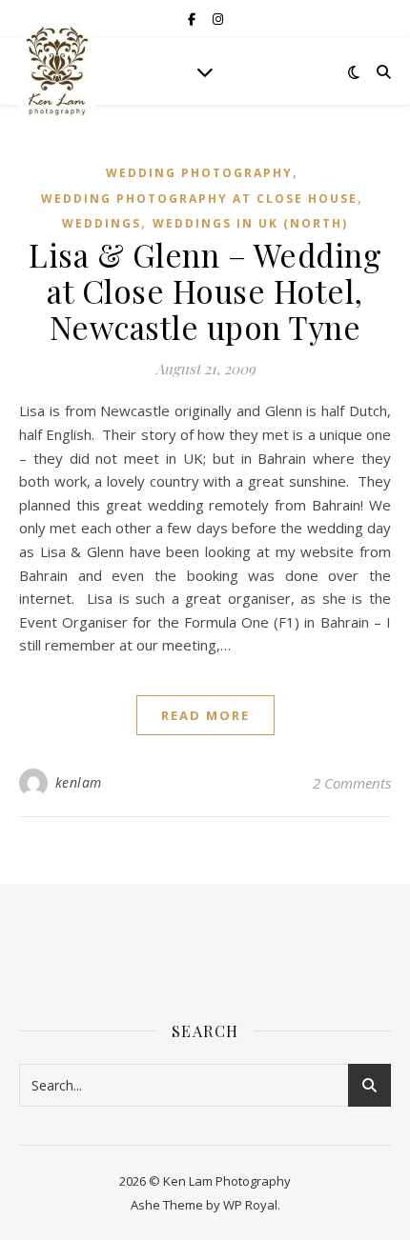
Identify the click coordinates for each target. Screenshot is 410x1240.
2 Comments (352, 782)
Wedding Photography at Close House (199, 198)
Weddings (101, 223)
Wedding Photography (199, 173)
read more (205, 715)
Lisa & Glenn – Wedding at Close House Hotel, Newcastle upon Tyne (205, 290)
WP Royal (250, 1204)
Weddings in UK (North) (250, 223)
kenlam (78, 782)
